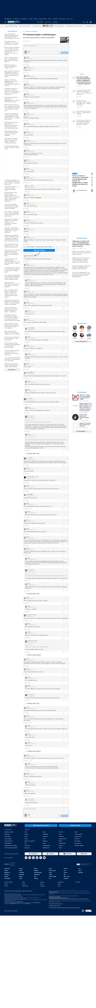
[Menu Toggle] (5, 22)
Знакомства (24, 18)
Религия (61, 845)
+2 (63, 81)
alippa (28, 255)
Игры (68, 18)
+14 (63, 404)
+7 (63, 324)
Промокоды (17, 18)
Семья (60, 847)
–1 (67, 129)
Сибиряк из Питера (30, 476)
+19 (63, 277)
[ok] (33, 857)
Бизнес (26, 834)
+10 (63, 482)
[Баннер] (48, 26)
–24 (67, 722)
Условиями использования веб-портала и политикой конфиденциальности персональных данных (68, 898)
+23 (63, 261)
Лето (44, 838)
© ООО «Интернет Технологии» (10, 910)
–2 (67, 261)
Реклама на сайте (8, 832)
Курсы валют (62, 18)
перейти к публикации (31, 31)
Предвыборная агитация (10, 845)
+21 (63, 288)
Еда (25, 843)
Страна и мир (77, 836)
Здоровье (27, 847)
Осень (60, 834)
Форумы (35, 18)
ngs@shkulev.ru (20, 901)
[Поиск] (84, 22)
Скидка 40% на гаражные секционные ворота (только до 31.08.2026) (10, 188)
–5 (67, 629)
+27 (63, 299)
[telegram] (26, 857)
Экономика (77, 841)
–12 (67, 378)
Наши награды (8, 838)
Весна (26, 836)
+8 (63, 110)
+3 (63, 91)
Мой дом (45, 841)
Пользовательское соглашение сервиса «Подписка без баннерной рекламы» (64, 907)
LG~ (28, 185)
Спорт (75, 832)
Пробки (48, 22)
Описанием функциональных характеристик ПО (58, 897)
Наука (44, 843)
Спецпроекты (77, 843)
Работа (60, 841)
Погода (30, 18)
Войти (29, 52)
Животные (27, 845)
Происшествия (62, 838)
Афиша (49, 18)
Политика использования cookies (55, 903)
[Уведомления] (87, 22)
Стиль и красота (78, 834)
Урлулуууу (29, 494)
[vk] (29, 857)
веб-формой (27, 903)
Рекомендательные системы (54, 905)
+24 (63, 508)
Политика (61, 836)
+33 (63, 620)
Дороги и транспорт (30, 841)
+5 (63, 342)
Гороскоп (55, 18)
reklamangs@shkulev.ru (53, 891)
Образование (46, 847)
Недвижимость (8, 18)
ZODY (71, 18)
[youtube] (44, 857)
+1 (63, 72)
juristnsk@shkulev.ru (36, 902)
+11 (63, 334)
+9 (63, 147)
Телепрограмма (43, 18)
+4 (63, 120)
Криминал (45, 834)
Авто (26, 832)
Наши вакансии (8, 841)
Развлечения (62, 843)
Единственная (29, 614)
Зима (44, 832)
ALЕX (29, 799)
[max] (37, 857)
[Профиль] (90, 22)
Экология (76, 838)
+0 (63, 64)
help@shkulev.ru (14, 903)
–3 (67, 252)
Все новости (12, 31)
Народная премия (78, 845)
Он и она (61, 832)
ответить (26, 64)
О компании (7, 836)
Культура (45, 836)
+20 (63, 308)
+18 (63, 603)
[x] (40, 857)
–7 (67, 760)
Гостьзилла (30, 327)
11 (32, 620)
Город (26, 838)
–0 (67, 64)
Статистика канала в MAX (10, 847)
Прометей (29, 372)
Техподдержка (8, 843)
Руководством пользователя (55, 896)
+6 (63, 525)
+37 (63, 637)
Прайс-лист (7, 834)
